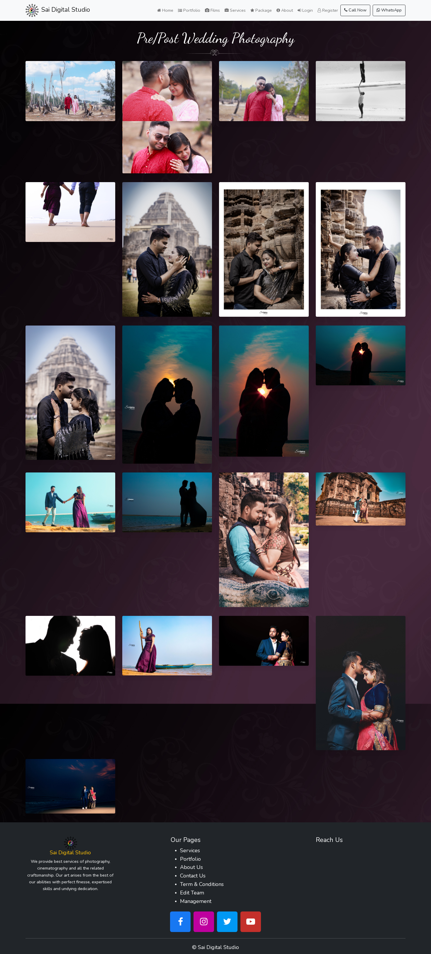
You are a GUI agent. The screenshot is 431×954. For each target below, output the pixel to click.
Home (167, 10)
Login (307, 10)
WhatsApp (391, 10)
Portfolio (191, 10)
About (286, 10)
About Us (191, 867)
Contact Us (193, 875)
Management (195, 901)
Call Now (356, 10)
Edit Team (192, 892)
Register (329, 10)
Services (237, 10)
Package (263, 10)
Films (214, 10)
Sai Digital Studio (218, 947)
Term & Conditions (202, 884)
